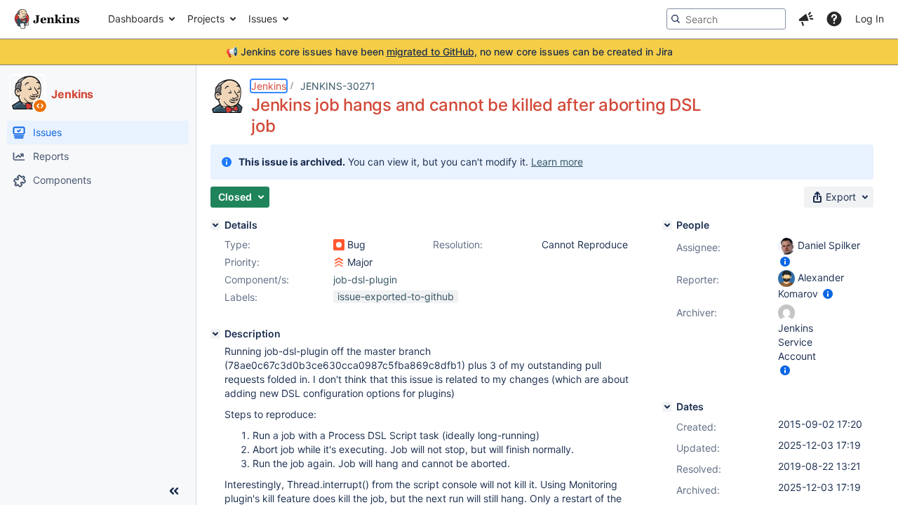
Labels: (240, 297)
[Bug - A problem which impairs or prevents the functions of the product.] (338, 244)
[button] (806, 19)
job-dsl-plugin (365, 279)
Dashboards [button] (135, 19)
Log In (869, 19)
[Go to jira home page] (47, 19)
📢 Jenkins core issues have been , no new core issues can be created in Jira (449, 52)
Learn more (557, 162)
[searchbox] (726, 19)
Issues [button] (262, 19)
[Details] (215, 225)
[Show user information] (785, 261)
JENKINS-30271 (337, 86)
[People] (667, 225)
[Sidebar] (174, 490)
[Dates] (667, 407)
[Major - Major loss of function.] (338, 262)
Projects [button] (205, 19)
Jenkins (268, 86)
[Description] (215, 334)
